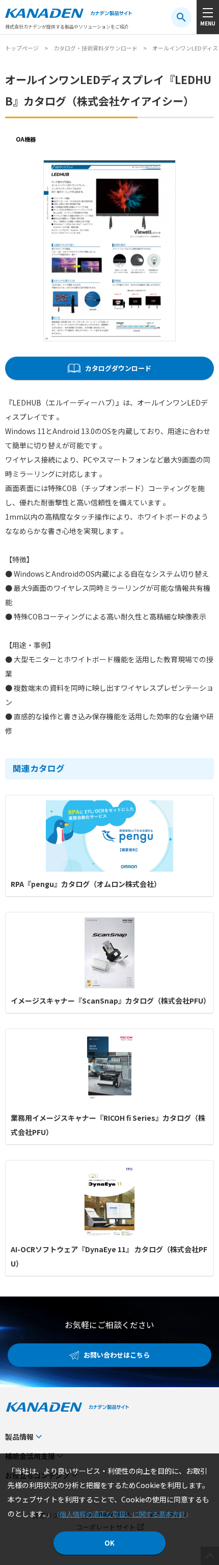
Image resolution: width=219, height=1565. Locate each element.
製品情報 (19, 1437)
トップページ (22, 48)
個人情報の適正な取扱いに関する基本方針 (122, 1514)
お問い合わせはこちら (117, 1355)
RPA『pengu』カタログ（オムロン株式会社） (86, 884)
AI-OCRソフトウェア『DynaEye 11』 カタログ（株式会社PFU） (109, 1256)
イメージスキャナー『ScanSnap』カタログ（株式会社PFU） (109, 1000)
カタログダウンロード (118, 368)
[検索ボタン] (181, 17)
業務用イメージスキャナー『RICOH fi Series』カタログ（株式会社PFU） (108, 1125)
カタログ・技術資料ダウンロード (95, 48)
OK (109, 1543)
